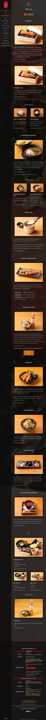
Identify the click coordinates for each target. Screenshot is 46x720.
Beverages (31, 14)
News (6, 30)
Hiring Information (6, 33)
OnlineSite (5, 38)
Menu (6, 13)
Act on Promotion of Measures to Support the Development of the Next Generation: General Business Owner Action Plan (28, 705)
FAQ (5, 35)
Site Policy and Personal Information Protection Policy (28, 704)
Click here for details (28, 352)
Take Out (6, 15)
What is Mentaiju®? (5, 28)
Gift (5, 18)
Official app (6, 40)
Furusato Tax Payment (5, 43)
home (6, 10)
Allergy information (6, 20)
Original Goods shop (5, 25)
